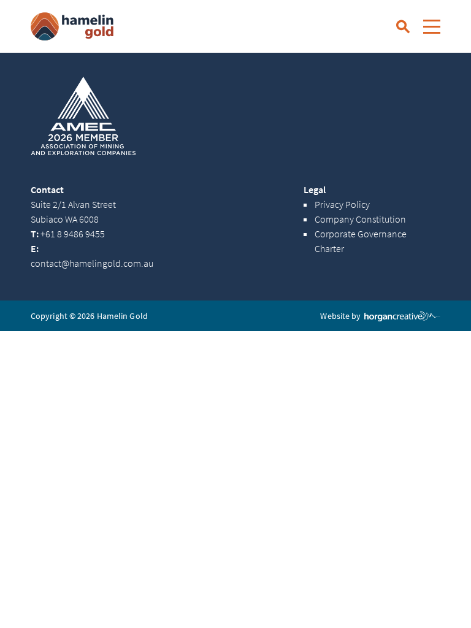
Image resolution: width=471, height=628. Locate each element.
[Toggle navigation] (431, 26)
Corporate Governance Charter (361, 241)
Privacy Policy (342, 205)
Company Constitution (360, 219)
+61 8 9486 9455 (68, 234)
